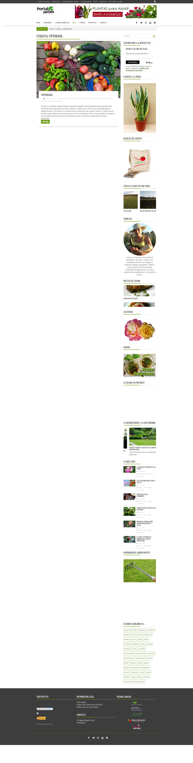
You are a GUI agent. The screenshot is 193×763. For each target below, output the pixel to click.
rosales (139, 677)
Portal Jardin (142, 487)
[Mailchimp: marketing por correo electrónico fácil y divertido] (149, 64)
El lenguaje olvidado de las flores (146, 468)
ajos (135, 630)
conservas (82, 98)
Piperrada (46, 95)
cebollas (63, 98)
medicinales (140, 658)
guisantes (142, 649)
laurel (102, 98)
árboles (142, 681)
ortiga (126, 663)
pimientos (44, 101)
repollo (126, 677)
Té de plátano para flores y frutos (146, 481)
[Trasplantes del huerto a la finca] (156, 200)
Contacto (103, 22)
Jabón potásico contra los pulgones (146, 509)
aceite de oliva (50, 98)
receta (148, 672)
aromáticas (150, 630)
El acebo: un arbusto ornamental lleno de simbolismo (143, 539)
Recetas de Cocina (42, 42)
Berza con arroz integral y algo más (137, 291)
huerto (96, 98)
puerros (126, 672)
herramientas (128, 653)
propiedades (145, 667)
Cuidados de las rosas (43, 1)
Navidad (149, 658)
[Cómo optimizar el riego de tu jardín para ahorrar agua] (133, 437)
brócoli (132, 635)
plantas (126, 667)
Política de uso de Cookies (87, 707)
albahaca (142, 630)
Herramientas (56, 1)
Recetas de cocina (132, 281)
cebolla (126, 639)
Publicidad (81, 723)
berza (126, 635)
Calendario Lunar (86, 1)
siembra (127, 681)
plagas (146, 663)
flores (134, 649)
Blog (74, 22)
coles (139, 639)
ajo (58, 98)
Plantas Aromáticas (62, 22)
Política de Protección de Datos (90, 705)
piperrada (52, 101)
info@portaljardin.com (86, 720)
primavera (134, 667)
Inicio (38, 22)
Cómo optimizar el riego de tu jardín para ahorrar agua (133, 448)
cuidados (135, 644)
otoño (140, 663)
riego (132, 677)
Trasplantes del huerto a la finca (152, 211)
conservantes (72, 98)
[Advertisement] (137, 403)
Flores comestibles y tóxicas (70, 1)
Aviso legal (81, 702)
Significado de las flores (116, 1)
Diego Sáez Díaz (143, 474)
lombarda (151, 653)
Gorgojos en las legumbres (142, 495)
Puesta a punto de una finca (137, 186)
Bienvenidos (48, 22)
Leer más (45, 121)
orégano (108, 98)
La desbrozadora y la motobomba (139, 422)
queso (142, 672)
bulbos (139, 635)
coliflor (146, 639)
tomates (59, 101)
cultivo (143, 644)
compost (127, 644)
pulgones (135, 672)
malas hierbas (129, 658)
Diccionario (103, 1)
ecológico (127, 649)
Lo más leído (129, 461)
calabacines (148, 635)
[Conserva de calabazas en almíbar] (139, 304)
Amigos (95, 1)
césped (149, 644)
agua (126, 630)
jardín (144, 653)
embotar (89, 98)
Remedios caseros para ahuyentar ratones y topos (144, 523)
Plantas (82, 22)
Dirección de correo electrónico (137, 53)
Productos (93, 22)
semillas (146, 677)
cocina (133, 639)
